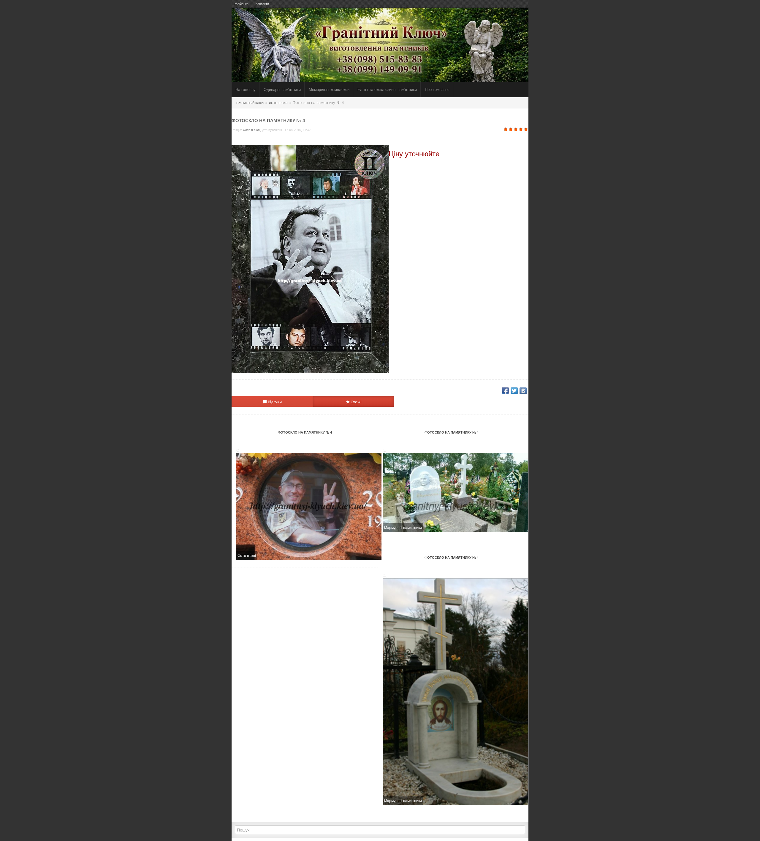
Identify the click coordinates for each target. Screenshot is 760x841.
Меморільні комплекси (329, 89)
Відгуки (274, 401)
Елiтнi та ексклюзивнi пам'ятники (387, 89)
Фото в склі (251, 130)
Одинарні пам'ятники (282, 89)
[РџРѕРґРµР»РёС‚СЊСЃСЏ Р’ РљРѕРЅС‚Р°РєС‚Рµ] (523, 390)
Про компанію (437, 89)
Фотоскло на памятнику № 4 (305, 432)
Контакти (262, 4)
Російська (241, 4)
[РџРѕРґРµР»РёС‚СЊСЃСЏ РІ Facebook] (505, 390)
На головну (245, 89)
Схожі (355, 401)
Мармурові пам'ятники (403, 528)
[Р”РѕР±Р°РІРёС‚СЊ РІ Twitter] (514, 390)
